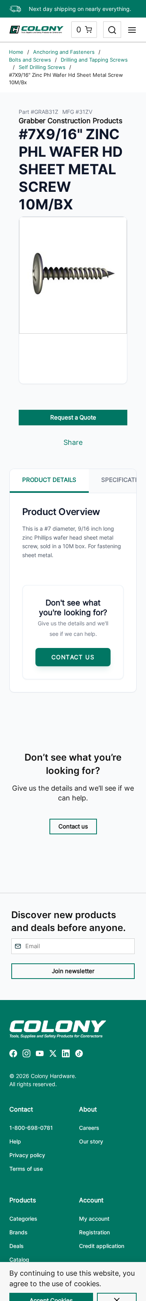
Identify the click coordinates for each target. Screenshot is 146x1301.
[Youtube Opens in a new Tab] (40, 1055)
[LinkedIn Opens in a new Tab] (66, 1055)
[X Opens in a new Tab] (53, 1055)
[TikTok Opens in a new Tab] (79, 1055)
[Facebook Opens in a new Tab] (13, 1055)
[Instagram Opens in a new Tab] (26, 1055)
